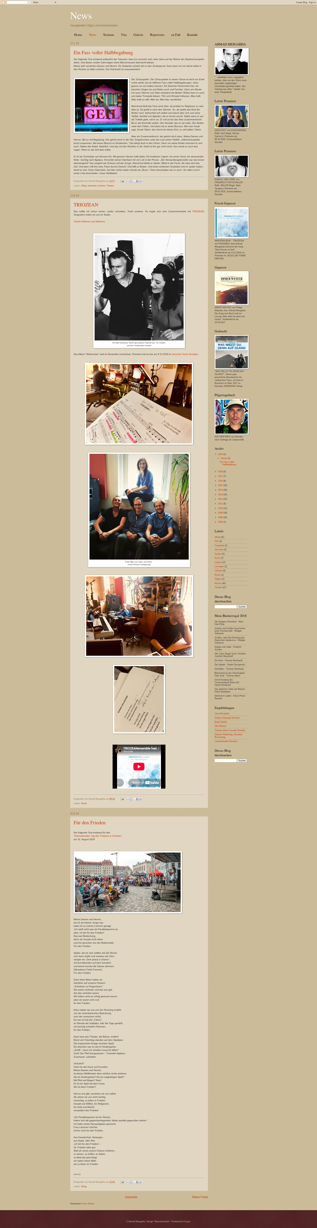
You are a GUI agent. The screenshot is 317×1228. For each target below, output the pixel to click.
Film (217, 541)
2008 (220, 517)
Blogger (186, 1221)
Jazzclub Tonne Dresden (185, 354)
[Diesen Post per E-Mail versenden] (128, 181)
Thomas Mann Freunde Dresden (230, 730)
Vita (124, 34)
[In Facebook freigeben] (137, 181)
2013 (220, 494)
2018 (220, 471)
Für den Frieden (90, 822)
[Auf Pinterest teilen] (140, 181)
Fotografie (219, 545)
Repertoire (157, 34)
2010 (220, 508)
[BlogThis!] (131, 181)
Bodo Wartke (221, 722)
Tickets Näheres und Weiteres (89, 221)
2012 (220, 499)
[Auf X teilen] (134, 181)
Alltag (84, 185)
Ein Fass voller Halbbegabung (103, 52)
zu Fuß (175, 34)
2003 (220, 522)
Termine (108, 34)
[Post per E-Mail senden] (122, 181)
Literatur (101, 185)
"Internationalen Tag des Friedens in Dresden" (98, 836)
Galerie (138, 34)
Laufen (218, 562)
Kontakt (192, 34)
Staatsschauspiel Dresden (227, 718)
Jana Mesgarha (222, 713)
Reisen (218, 583)
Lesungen (219, 566)
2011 (220, 503)
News (92, 34)
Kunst (217, 558)
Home (78, 34)
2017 (220, 476)
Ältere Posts (200, 1197)
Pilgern (218, 579)
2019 (220, 454)
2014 (220, 490)
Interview (92, 185)
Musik (84, 803)
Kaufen (218, 554)
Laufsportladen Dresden (226, 741)
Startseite (131, 1197)
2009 (220, 512)
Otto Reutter (220, 726)
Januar (224, 458)
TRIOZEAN (86, 204)
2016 (220, 481)
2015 (220, 485)
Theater (110, 185)
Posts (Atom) (88, 1203)
